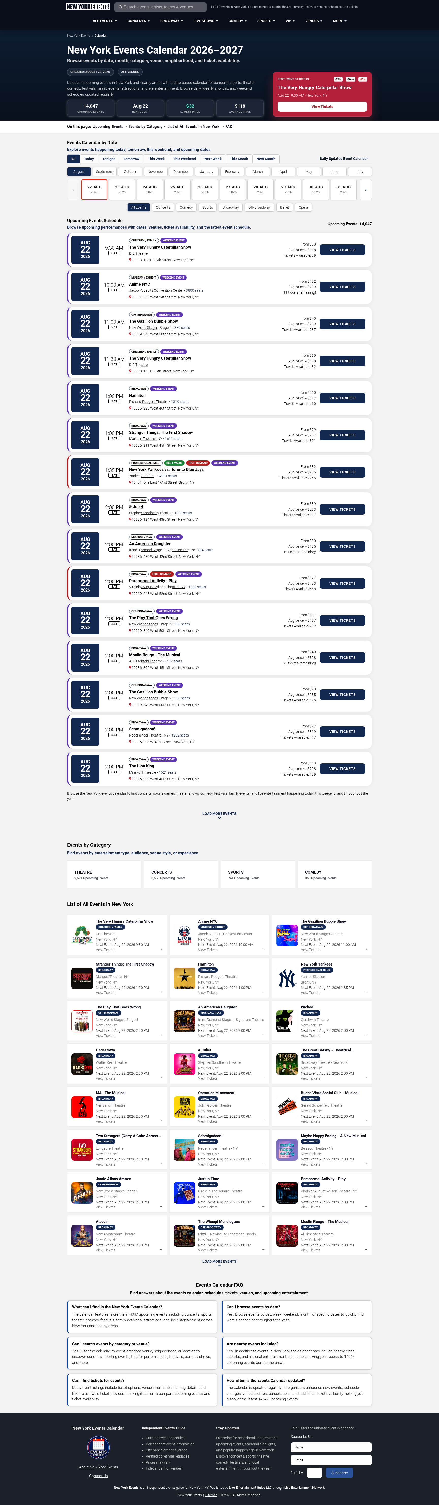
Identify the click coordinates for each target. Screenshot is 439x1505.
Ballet (284, 207)
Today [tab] (89, 159)
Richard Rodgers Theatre (148, 402)
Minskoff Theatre (142, 772)
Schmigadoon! (142, 729)
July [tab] (360, 172)
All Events (103, 21)
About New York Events (98, 1467)
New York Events (78, 35)
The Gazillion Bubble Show (153, 321)
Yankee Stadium (141, 476)
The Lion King (141, 766)
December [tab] (181, 172)
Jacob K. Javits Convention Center (156, 290)
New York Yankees (146, 469)
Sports (264, 21)
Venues (312, 21)
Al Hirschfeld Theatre (145, 661)
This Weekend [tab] (184, 159)
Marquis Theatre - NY (145, 439)
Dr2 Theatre (138, 253)
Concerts (137, 21)
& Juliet (136, 506)
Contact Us (98, 1476)
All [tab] (73, 159)
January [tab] (206, 172)
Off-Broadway (259, 207)
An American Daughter (150, 543)
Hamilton (137, 395)
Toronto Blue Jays (187, 469)
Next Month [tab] (266, 159)
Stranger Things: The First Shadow (161, 432)
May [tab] (308, 172)
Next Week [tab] (213, 159)
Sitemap (211, 1495)
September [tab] (104, 172)
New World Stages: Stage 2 (150, 327)
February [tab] (232, 172)
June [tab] (334, 172)
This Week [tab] (156, 159)
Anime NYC (139, 284)
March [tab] (258, 172)
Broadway (169, 21)
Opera (303, 207)
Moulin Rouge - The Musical (154, 654)
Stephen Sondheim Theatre (150, 513)
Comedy (236, 21)
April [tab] (283, 172)
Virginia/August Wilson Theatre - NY (157, 587)
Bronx (183, 482)
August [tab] (79, 172)
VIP (288, 21)
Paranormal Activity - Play (153, 580)
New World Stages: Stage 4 (150, 624)
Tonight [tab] (108, 159)
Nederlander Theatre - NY (148, 735)
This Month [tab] (239, 159)
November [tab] (156, 172)
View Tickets (322, 107)
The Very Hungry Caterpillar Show (160, 247)
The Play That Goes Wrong (153, 617)
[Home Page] (88, 7)
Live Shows (204, 21)
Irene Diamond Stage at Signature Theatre (162, 550)
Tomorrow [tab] (131, 159)
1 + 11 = (297, 1473)
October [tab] (130, 172)
